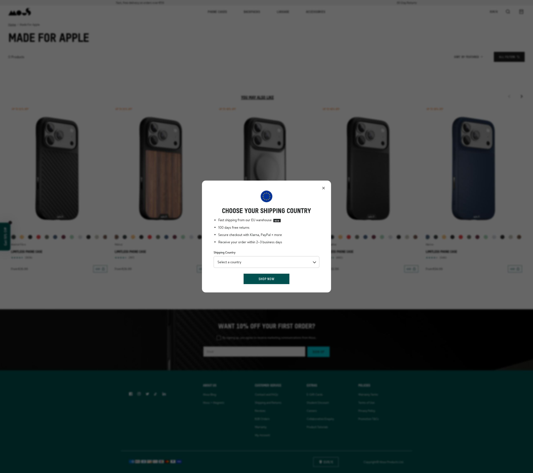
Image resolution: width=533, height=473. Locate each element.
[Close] (323, 188)
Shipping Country (224, 252)
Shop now (266, 278)
